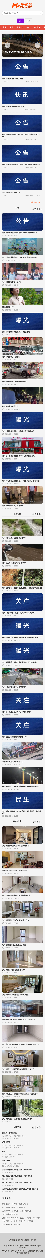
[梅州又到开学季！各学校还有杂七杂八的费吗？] (22, 610)
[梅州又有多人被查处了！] (22, 404)
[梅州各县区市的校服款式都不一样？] (22, 734)
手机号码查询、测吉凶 (20, 1204)
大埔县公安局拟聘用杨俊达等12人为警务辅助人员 (20, 1189)
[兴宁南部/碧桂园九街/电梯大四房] (22, 942)
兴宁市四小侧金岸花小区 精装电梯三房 (16, 895)
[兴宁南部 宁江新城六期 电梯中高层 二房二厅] (22, 1066)
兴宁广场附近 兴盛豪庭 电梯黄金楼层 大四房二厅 (20, 1094)
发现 (11, 27)
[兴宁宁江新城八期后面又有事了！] (22, 535)
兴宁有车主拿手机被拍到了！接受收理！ (16, 332)
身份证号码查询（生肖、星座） (13, 1218)
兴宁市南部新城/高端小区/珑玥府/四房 (16, 846)
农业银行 (13, 1221)
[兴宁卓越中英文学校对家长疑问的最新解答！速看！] (22, 635)
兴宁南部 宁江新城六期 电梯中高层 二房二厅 (18, 1069)
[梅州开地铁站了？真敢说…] (22, 354)
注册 (28, 21)
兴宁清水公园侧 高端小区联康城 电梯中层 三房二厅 (20, 1044)
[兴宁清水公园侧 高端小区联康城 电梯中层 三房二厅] (22, 1042)
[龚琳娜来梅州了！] (22, 304)
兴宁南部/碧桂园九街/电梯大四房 (14, 945)
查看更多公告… (36, 202)
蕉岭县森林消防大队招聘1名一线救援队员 (17, 1176)
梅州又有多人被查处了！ (11, 406)
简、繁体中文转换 (8, 1207)
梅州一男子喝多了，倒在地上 (12, 506)
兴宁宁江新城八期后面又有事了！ (14, 538)
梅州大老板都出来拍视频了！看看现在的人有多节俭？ (21, 481)
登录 (20, 21)
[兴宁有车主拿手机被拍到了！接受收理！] (22, 329)
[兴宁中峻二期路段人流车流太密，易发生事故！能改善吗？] (22, 809)
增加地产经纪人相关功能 (11, 192)
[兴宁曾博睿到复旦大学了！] (22, 279)
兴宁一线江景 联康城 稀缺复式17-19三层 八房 (18, 1019)
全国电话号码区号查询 (10, 1214)
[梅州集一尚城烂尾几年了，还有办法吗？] (22, 709)
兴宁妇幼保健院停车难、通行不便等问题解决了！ (20, 257)
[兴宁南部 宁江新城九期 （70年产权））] (22, 992)
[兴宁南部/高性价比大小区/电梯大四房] (22, 918)
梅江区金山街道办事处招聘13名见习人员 (17, 1182)
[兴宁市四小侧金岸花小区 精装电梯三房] (22, 893)
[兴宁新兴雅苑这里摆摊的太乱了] (22, 759)
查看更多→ (37, 209)
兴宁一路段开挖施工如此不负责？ (14, 687)
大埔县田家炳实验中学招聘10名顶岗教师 (17, 1170)
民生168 (20, 27)
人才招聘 (36, 27)
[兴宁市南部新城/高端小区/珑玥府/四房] (22, 843)
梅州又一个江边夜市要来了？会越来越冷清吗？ (19, 456)
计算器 (29, 1218)
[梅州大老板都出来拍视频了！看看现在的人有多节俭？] (22, 478)
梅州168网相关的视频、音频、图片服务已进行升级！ (21, 164)
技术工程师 (6, 1160)
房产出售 (17, 821)
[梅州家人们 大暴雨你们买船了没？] (22, 560)
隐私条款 (33, 1240)
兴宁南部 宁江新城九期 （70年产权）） (16, 995)
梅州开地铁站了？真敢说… (12, 357)
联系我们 (19, 1240)
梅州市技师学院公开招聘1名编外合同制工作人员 (19, 233)
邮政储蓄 (30, 1221)
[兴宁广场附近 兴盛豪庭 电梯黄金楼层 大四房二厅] (22, 1091)
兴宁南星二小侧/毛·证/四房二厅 (13, 970)
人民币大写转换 (26, 1211)
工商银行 (5, 1221)
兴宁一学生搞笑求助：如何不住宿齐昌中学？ (18, 431)
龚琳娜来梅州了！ (8, 307)
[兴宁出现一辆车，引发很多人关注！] (22, 379)
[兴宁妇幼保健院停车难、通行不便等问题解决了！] (22, 255)
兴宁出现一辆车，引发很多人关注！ (15, 381)
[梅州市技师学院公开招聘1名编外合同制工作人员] (22, 230)
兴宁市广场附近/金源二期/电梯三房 (14, 870)
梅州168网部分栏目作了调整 (12, 78)
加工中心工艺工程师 (9, 1133)
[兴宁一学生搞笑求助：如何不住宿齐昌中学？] (22, 428)
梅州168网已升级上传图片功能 (13, 106)
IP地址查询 (6, 1204)
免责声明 (26, 1240)
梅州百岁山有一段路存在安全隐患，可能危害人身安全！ (22, 588)
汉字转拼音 (21, 1207)
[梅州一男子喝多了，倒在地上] (22, 503)
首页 (4, 27)
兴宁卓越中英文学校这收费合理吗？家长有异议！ (20, 662)
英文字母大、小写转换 (10, 1211)
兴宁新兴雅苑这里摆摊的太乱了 (13, 762)
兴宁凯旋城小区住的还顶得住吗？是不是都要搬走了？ (21, 786)
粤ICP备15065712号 (17, 1251)
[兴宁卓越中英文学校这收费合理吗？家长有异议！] (22, 660)
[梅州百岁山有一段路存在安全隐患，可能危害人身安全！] (22, 585)
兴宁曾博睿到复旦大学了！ (12, 282)
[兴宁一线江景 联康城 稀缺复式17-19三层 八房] (22, 1017)
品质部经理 (6, 1142)
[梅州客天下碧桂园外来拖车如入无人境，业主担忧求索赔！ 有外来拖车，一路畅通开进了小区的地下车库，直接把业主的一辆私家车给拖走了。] (22, 56)
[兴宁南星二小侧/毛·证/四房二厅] (22, 967)
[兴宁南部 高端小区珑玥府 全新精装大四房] (22, 1116)
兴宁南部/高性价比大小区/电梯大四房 (15, 920)
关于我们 (12, 1240)
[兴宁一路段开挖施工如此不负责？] (22, 684)
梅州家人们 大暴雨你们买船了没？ (14, 563)
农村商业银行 (7, 1225)
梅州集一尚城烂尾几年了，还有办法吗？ (16, 712)
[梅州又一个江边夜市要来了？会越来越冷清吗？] (22, 453)
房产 (28, 27)
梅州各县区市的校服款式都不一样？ (15, 737)
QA (3, 1151)
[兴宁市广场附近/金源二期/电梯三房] (22, 868)
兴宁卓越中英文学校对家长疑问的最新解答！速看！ (20, 637)
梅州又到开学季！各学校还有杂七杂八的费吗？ (19, 613)
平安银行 (17, 1225)
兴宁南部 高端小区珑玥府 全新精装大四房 (17, 1119)
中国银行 (36, 1218)
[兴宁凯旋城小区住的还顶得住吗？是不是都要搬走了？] (22, 784)
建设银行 (22, 1221)
